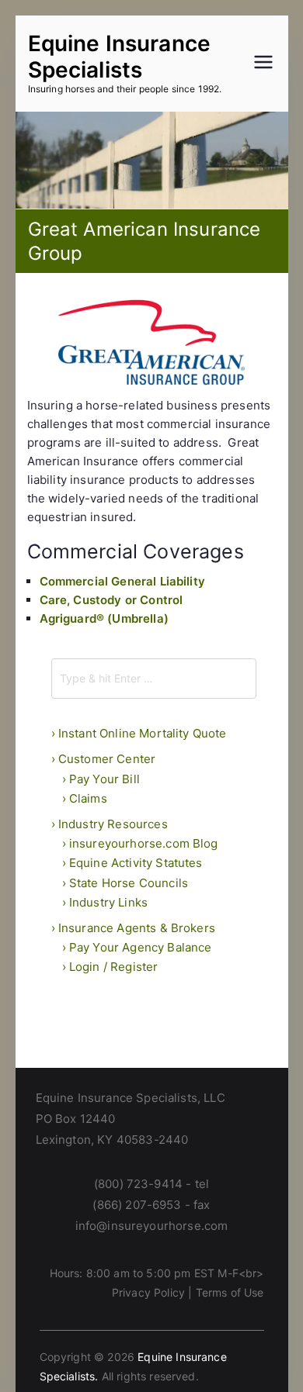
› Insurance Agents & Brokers (133, 928)
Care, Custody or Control (111, 599)
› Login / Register (110, 966)
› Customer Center (103, 758)
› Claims (84, 798)
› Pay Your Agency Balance (137, 947)
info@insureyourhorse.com (151, 1225)
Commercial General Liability (122, 581)
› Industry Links (105, 902)
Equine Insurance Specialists (119, 56)
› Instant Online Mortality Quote (139, 733)
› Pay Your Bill (101, 779)
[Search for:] (154, 678)
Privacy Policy (148, 1292)
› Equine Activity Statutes (132, 862)
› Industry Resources (109, 824)
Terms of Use (230, 1292)
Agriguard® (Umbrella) (104, 618)
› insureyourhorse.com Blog (140, 843)
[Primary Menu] (263, 63)
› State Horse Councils (125, 883)
